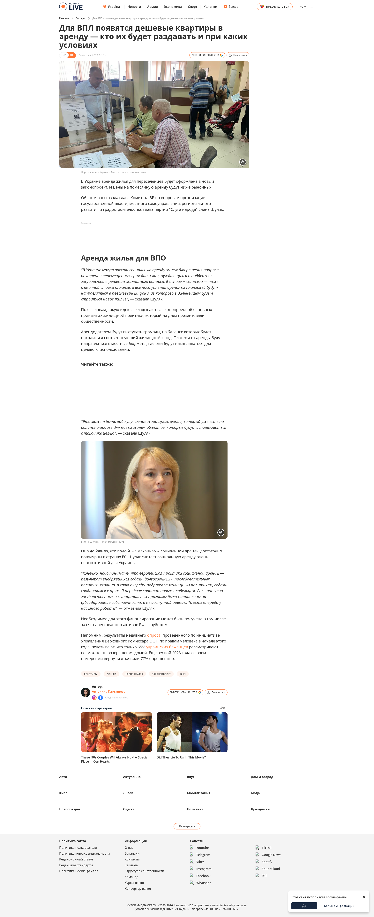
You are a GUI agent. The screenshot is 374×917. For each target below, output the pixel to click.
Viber (200, 862)
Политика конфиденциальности (84, 853)
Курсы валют (134, 883)
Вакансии (132, 853)
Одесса (129, 809)
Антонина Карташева (108, 691)
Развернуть (187, 826)
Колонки (210, 6)
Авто (63, 777)
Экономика (173, 6)
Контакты (132, 859)
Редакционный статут (76, 859)
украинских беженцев (167, 646)
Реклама (131, 865)
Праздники (260, 809)
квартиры (90, 674)
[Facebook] (100, 697)
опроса (154, 635)
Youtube (202, 848)
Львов (128, 793)
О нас (129, 847)
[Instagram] (94, 697)
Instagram (204, 869)
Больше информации (339, 906)
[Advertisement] (152, 235)
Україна (114, 6)
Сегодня (80, 18)
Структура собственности (144, 871)
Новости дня (69, 809)
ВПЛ (183, 674)
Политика (195, 809)
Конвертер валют (138, 888)
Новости (134, 6)
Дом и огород (262, 777)
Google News (271, 855)
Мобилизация (198, 793)
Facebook (203, 876)
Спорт (192, 6)
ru (301, 6)
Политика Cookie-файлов (78, 871)
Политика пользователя (78, 847)
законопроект (161, 674)
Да (304, 906)
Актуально (132, 777)
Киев (63, 793)
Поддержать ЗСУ (277, 6)
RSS (264, 876)
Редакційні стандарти (76, 865)
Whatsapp (203, 883)
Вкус (190, 777)
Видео (233, 6)
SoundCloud (271, 869)
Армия (152, 6)
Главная (64, 18)
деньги (111, 674)
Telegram (203, 855)
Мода (255, 793)
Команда (131, 877)
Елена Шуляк (134, 674)
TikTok (267, 848)
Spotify (267, 862)
